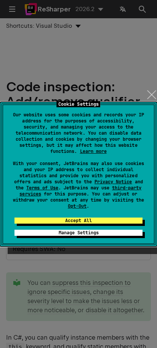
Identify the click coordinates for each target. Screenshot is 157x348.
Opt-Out (77, 206)
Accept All (78, 221)
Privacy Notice (113, 182)
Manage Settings (79, 233)
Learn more (93, 151)
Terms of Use (42, 188)
